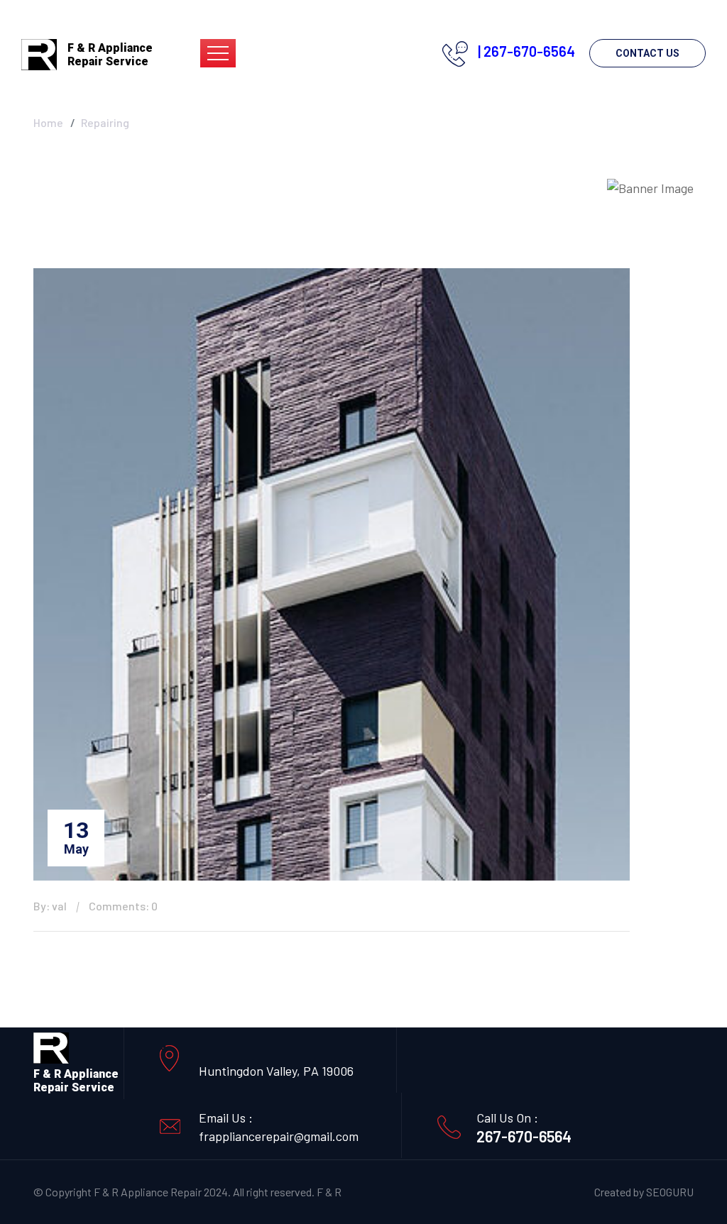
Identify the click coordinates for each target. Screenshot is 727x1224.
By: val (50, 906)
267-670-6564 (524, 1136)
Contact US (647, 53)
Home (48, 122)
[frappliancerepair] (39, 53)
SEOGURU (670, 1191)
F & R (329, 1191)
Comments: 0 (123, 906)
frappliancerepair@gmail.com (279, 1136)
